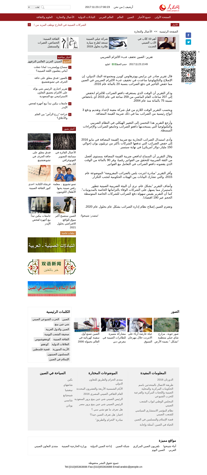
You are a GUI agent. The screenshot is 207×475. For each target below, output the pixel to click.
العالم (120, 17)
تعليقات (101, 24)
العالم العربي (106, 17)
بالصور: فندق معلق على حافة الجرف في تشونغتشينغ (50, 79)
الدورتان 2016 (165, 379)
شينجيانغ (68, 395)
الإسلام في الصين (59, 359)
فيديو (90, 24)
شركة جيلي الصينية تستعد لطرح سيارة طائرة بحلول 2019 (97, 42)
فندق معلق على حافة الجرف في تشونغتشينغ (41, 156)
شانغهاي (68, 384)
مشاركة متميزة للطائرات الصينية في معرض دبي (114, 337)
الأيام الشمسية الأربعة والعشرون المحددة (100, 388)
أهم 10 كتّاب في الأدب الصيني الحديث (147, 42)
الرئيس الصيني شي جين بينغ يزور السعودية (98, 399)
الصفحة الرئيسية (168, 31)
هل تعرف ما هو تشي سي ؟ (107, 409)
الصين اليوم (158, 449)
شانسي (68, 400)
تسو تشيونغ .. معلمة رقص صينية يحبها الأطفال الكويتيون (64, 188)
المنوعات (114, 24)
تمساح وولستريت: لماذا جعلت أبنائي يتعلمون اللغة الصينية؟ (50, 69)
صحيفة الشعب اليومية (56, 334)
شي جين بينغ (62, 324)
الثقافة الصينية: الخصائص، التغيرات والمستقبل (48, 42)
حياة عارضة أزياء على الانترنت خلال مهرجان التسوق (140, 337)
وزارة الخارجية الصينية (74, 446)
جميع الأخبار (144, 17)
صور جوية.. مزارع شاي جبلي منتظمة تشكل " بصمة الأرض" (166, 337)
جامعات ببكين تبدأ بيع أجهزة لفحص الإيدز (48, 105)
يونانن (69, 405)
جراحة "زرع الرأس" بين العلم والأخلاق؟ (51, 116)
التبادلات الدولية (86, 17)
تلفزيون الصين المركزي (146, 446)
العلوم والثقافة (44, 17)
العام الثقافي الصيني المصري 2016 (103, 393)
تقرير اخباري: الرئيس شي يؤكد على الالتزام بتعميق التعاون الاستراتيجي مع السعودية (50, 92)
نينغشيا (69, 390)
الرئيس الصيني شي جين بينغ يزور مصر (101, 404)
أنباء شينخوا (169, 446)
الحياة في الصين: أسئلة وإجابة (156, 424)
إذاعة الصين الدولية (101, 446)
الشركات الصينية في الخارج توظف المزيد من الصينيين (60, 24)
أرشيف (128, 6)
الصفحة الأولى (163, 17)
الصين (130, 17)
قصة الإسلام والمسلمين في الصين (153, 419)
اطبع (107, 64)
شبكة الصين (122, 446)
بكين (70, 379)
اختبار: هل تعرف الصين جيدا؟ (106, 414)
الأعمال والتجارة (65, 17)
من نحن (119, 6)
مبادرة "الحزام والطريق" (109, 419)
